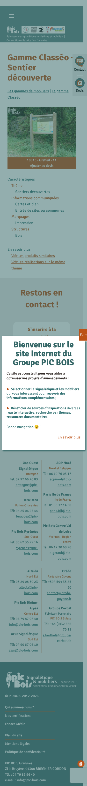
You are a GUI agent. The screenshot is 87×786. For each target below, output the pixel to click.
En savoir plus (69, 437)
